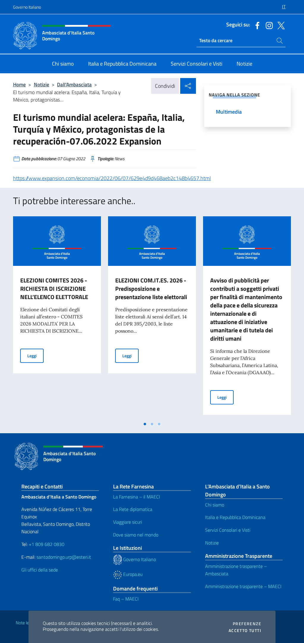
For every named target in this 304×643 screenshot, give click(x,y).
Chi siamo (214, 504)
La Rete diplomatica (132, 509)
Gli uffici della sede (39, 569)
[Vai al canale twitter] (280, 24)
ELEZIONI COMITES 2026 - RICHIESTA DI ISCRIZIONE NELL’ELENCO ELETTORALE (54, 288)
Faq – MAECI (126, 598)
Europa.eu (132, 574)
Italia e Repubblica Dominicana (235, 517)
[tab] (145, 424)
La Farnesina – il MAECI (136, 496)
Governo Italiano (27, 7)
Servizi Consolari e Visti (227, 530)
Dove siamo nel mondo (135, 534)
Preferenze (247, 624)
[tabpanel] (57, 317)
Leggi (35, 355)
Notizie (41, 84)
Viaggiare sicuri (127, 521)
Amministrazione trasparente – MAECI (243, 586)
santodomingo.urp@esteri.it (64, 557)
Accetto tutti (245, 630)
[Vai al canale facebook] (256, 24)
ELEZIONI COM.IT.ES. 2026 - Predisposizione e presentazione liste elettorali (151, 288)
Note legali (25, 622)
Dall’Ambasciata (74, 84)
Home (19, 84)
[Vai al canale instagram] (268, 24)
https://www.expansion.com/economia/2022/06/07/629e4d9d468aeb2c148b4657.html (112, 178)
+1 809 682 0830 (46, 544)
